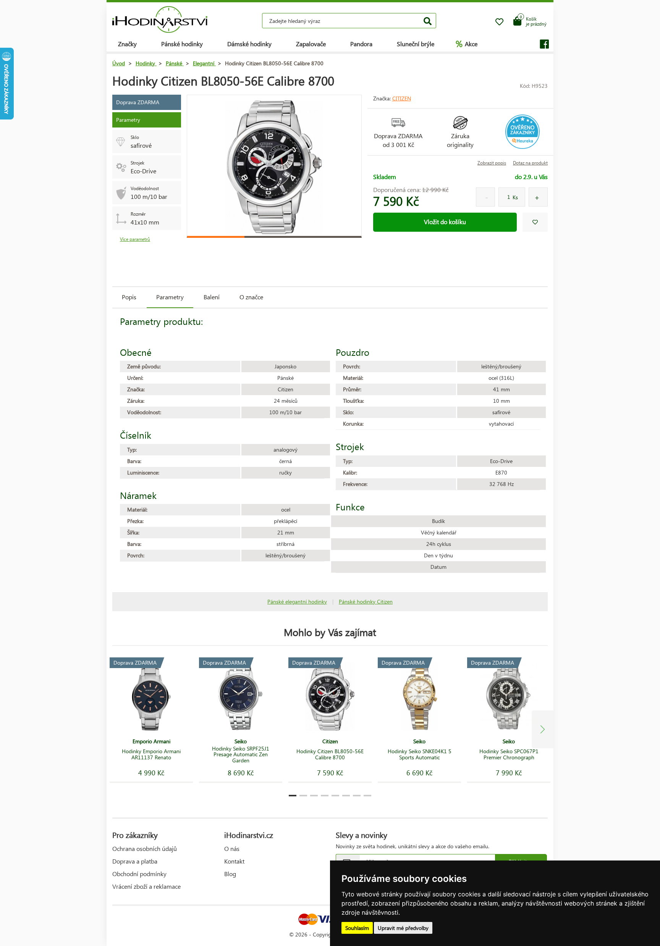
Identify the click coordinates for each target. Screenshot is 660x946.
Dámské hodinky (249, 44)
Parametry (170, 297)
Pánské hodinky (182, 44)
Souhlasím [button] (357, 927)
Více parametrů (135, 239)
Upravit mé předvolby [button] (403, 927)
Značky (127, 44)
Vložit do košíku (445, 222)
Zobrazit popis (491, 163)
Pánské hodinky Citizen (366, 601)
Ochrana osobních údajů (144, 848)
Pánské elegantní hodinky (297, 601)
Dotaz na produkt (530, 163)
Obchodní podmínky (139, 874)
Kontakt (234, 861)
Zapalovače (311, 44)
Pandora (361, 44)
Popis (129, 297)
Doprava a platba (134, 861)
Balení (212, 297)
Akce (466, 43)
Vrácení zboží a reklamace (146, 886)
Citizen (401, 98)
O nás (231, 848)
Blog (230, 874)
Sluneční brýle (415, 44)
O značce (251, 297)
